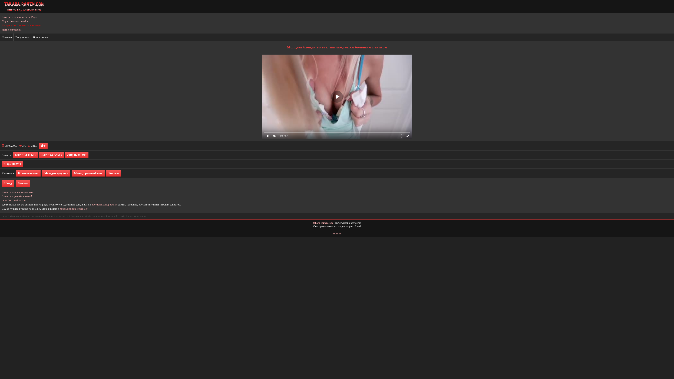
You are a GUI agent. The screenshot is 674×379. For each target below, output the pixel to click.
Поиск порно (40, 37)
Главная (23, 183)
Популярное (22, 37)
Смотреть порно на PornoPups (19, 17)
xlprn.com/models (12, 29)
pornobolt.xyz (104, 216)
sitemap (337, 233)
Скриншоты (12, 163)
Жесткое (113, 173)
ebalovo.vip (118, 216)
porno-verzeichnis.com (68, 216)
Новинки (7, 37)
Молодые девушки (56, 173)
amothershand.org (45, 216)
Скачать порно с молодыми (17, 192)
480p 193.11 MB (25, 155)
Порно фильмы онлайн (15, 21)
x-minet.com (88, 216)
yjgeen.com (28, 216)
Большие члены (28, 173)
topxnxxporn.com (136, 216)
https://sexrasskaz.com (14, 200)
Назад (8, 183)
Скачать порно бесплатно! (17, 196)
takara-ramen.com (323, 223)
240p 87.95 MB (76, 155)
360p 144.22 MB (51, 155)
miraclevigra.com (11, 216)
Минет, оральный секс (88, 173)
